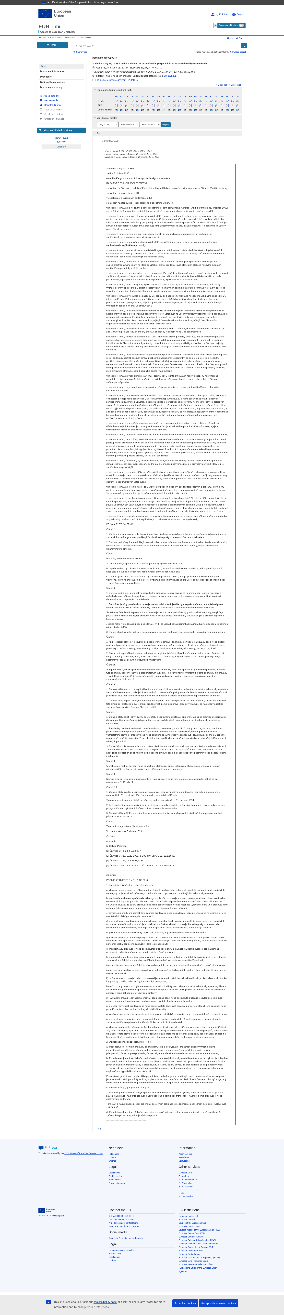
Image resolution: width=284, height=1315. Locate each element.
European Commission (189, 1226)
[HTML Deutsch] (137, 101)
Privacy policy (115, 1253)
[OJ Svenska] (237, 110)
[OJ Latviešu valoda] (179, 110)
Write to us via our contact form (123, 1223)
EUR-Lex (49, 26)
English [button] (240, 14)
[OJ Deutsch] (137, 110)
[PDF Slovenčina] (222, 105)
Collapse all (236, 85)
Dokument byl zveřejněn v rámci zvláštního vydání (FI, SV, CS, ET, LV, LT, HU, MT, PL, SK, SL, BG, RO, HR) (143, 71)
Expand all (222, 85)
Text (43, 66)
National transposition (52, 82)
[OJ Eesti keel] (142, 110)
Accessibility (114, 1179)
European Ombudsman (189, 1254)
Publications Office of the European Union (83, 1153)
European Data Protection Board (193, 1261)
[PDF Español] (121, 105)
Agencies (183, 1271)
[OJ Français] (158, 110)
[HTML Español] (121, 101)
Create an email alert (54, 114)
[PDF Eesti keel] (142, 105)
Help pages (114, 1154)
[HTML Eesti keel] (142, 101)
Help (231, 38)
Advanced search (238, 52)
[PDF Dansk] (132, 105)
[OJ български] (116, 110)
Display (165, 124)
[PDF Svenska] (237, 105)
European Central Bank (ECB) (192, 1233)
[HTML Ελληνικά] (148, 101)
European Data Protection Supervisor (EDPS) (199, 1257)
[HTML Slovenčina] (222, 101)
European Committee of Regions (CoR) (196, 1247)
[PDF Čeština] (126, 105)
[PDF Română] (216, 105)
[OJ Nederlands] (200, 110)
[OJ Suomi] (232, 110)
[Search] (244, 45)
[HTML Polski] (206, 101)
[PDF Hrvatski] (169, 105)
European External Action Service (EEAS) (197, 1240)
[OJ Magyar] (190, 110)
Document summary (51, 87)
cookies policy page (105, 1302)
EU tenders (184, 1176)
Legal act (61, 146)
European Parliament (188, 1216)
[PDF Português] (211, 105)
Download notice (52, 105)
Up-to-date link (51, 95)
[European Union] (46, 1210)
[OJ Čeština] (126, 110)
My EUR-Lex (222, 14)
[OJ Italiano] (174, 110)
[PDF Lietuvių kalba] (185, 105)
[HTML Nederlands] (200, 101)
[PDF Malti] (195, 105)
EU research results (188, 1179)
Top (99, 1128)
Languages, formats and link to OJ (114, 90)
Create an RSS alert (54, 119)
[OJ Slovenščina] (227, 110)
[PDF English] (153, 105)
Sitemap (112, 1161)
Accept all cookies (185, 1303)
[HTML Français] (158, 101)
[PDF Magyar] (190, 105)
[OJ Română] (216, 110)
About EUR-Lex (185, 1154)
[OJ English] (153, 110)
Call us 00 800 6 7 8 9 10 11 (121, 1216)
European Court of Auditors (191, 1236)
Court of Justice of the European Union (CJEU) (200, 1230)
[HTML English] (153, 101)
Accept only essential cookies (218, 1303)
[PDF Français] (158, 105)
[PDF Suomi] (232, 105)
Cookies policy (115, 1176)
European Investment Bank (191, 1250)
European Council (187, 1219)
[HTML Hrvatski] (169, 101)
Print (240, 38)
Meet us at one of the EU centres (124, 1226)
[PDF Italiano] (174, 105)
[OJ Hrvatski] (169, 110)
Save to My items (53, 109)
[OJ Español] (121, 110)
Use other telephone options (122, 1219)
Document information (52, 71)
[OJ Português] (211, 110)
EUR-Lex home (55, 38)
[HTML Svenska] (237, 101)
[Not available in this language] (163, 101)
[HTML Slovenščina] (227, 101)
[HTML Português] (211, 101)
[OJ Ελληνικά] (148, 110)
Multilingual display (107, 118)
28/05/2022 (61, 137)
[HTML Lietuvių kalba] (185, 101)
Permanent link (52, 100)
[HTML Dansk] (132, 101)
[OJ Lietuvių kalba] (185, 110)
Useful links (184, 1161)
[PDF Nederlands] (200, 105)
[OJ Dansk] (132, 110)
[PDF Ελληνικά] (148, 105)
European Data (185, 1172)
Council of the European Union (192, 1223)
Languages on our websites (121, 1250)
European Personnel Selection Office (196, 1264)
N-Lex (181, 1193)
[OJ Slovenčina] (222, 110)
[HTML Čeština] (126, 101)
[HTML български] (116, 101)
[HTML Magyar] (190, 101)
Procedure (46, 76)
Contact (112, 1157)
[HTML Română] (216, 101)
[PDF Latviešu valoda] (179, 105)
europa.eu (59, 1215)
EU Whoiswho (185, 1183)
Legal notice (114, 1172)
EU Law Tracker (186, 1196)
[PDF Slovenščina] (227, 105)
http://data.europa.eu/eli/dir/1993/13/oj (117, 80)
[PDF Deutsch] (137, 105)
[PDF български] (116, 105)
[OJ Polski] (206, 110)
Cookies (112, 1260)
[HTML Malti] (195, 101)
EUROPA (42, 38)
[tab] (167, 90)
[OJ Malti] (195, 110)
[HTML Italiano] (174, 101)
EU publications (186, 1186)
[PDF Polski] (206, 105)
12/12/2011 (61, 142)
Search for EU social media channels (126, 1238)
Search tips (81, 52)
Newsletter (184, 1157)
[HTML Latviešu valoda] (179, 101)
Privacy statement (117, 1183)
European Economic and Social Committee (198, 1243)
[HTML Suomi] (232, 101)
